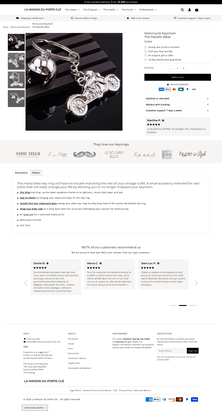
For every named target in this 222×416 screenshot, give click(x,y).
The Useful (109, 9)
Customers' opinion (77, 358)
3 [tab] (192, 305)
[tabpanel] (16, 42)
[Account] (189, 9)
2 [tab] (183, 305)
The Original (90, 9)
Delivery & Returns (142, 390)
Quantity (149, 67)
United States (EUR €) (33, 407)
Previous (29, 80)
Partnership (73, 353)
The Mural (127, 9)
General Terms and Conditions (97, 390)
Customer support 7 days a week (164, 110)
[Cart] (196, 9)
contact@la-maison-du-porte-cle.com (43, 341)
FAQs (25, 346)
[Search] (182, 9)
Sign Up (192, 350)
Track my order (33, 339)
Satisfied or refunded (157, 98)
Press (70, 348)
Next (118, 80)
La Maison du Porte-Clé (44, 399)
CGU (115, 390)
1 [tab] (173, 305)
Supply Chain (74, 363)
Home (5, 27)
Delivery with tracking (158, 104)
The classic (71, 9)
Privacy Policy (125, 390)
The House (73, 339)
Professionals (146, 9)
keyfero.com (118, 344)
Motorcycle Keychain (20, 27)
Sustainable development (79, 368)
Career (71, 343)
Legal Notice (75, 390)
